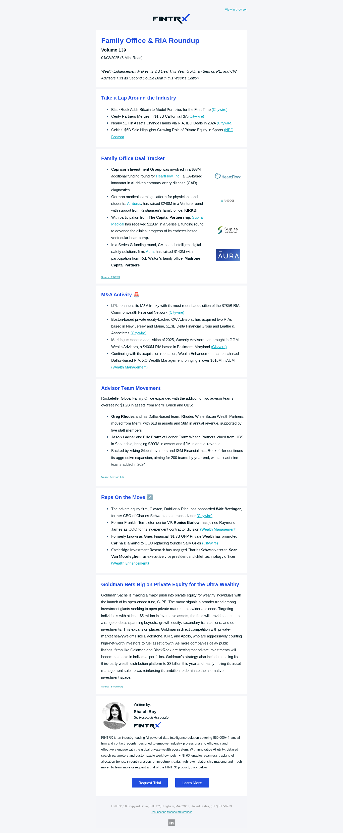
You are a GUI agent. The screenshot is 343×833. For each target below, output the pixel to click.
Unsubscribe (158, 811)
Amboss (134, 203)
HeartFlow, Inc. (168, 176)
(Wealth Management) (129, 367)
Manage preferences (179, 811)
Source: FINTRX (110, 277)
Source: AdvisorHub (112, 476)
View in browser (236, 9)
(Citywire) (219, 109)
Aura (150, 251)
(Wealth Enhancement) (130, 563)
